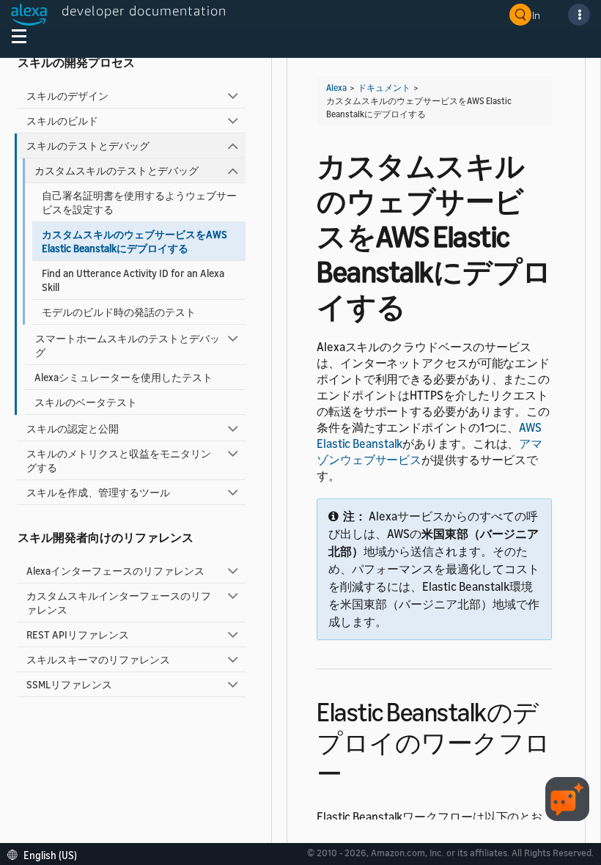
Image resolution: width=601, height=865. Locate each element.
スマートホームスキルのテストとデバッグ (127, 345)
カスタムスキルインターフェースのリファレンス (118, 602)
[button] (45, 853)
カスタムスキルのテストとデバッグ (116, 170)
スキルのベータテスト (85, 402)
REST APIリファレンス (77, 634)
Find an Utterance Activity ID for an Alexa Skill (133, 280)
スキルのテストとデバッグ (88, 145)
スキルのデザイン (67, 95)
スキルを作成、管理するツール (98, 492)
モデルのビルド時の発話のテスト (119, 312)
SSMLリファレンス (69, 684)
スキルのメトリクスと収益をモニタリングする (118, 460)
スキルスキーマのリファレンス (98, 659)
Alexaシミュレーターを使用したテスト (123, 377)
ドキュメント (384, 87)
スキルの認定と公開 (72, 428)
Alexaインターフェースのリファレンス (115, 570)
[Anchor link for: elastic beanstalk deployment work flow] (355, 771)
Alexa (336, 87)
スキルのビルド (62, 120)
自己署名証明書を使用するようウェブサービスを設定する (139, 202)
